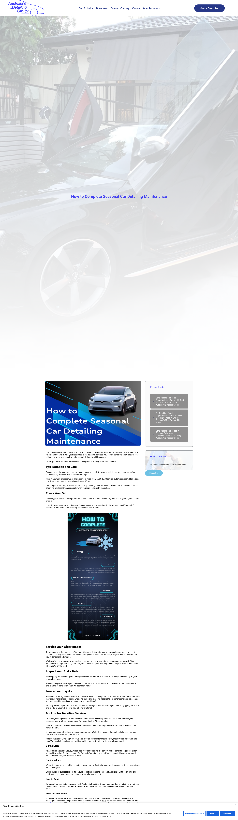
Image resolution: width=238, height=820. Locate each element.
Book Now (102, 8)
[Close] (235, 804)
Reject (212, 813)
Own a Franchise (209, 8)
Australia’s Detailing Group (59, 751)
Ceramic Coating (120, 8)
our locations (65, 772)
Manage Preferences (193, 813)
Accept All (227, 813)
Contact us (67, 753)
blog (104, 801)
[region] (119, 811)
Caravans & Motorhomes (146, 8)
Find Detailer (85, 8)
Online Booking (52, 786)
